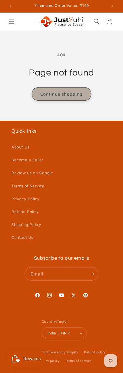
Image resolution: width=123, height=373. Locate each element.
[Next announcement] (112, 6)
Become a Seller (27, 159)
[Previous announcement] (10, 6)
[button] (11, 21)
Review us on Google (32, 172)
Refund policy (95, 352)
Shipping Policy (26, 224)
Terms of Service (28, 185)
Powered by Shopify (63, 352)
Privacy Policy (25, 198)
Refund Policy (25, 211)
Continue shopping (61, 94)
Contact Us (22, 237)
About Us (20, 146)
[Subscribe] (92, 274)
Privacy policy (48, 360)
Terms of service (78, 360)
